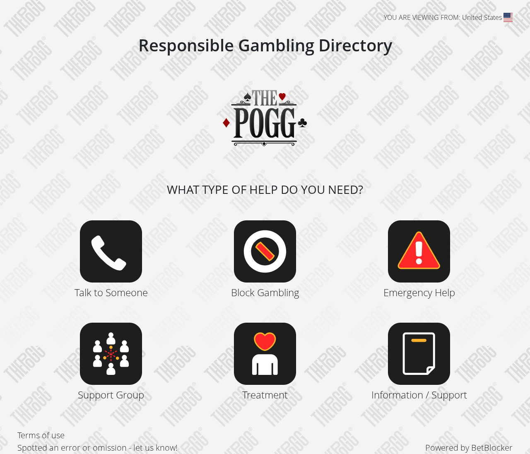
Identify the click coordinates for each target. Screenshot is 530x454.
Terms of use (41, 435)
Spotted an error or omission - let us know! (97, 447)
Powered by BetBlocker (469, 447)
